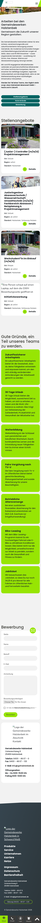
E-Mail (6, 664)
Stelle (6, 634)
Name (6, 644)
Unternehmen (12, 853)
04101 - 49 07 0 (17, 890)
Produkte (9, 846)
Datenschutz (12, 871)
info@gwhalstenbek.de (23, 765)
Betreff (6, 654)
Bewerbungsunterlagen (13, 698)
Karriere (9, 857)
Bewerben (10, 714)
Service (8, 850)
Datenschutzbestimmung (22, 708)
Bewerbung (20, 105)
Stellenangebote (20, 97)
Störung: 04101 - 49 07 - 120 (18, 902)
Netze (7, 861)
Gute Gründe (20, 101)
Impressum (11, 867)
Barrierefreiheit (13, 875)
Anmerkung (8, 674)
